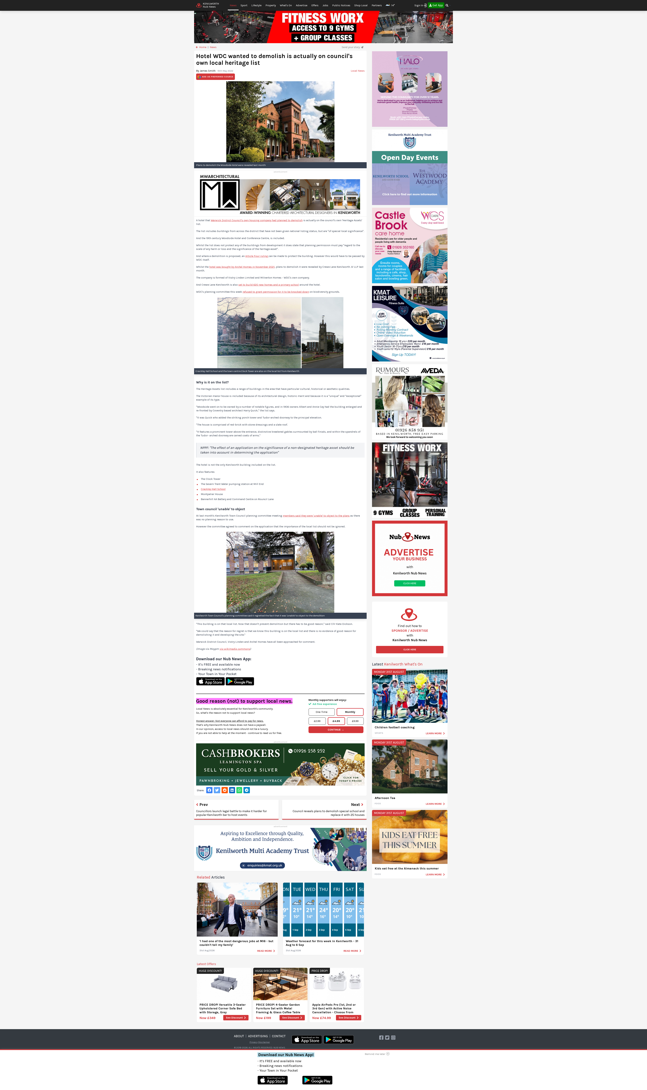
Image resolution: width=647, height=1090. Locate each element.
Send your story (351, 47)
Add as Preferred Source (218, 77)
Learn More (434, 733)
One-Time (321, 712)
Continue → (336, 729)
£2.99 (317, 721)
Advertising (258, 1036)
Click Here (409, 649)
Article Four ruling (257, 256)
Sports (379, 733)
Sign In (418, 5)
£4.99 (336, 721)
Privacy (254, 1042)
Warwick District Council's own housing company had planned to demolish (257, 220)
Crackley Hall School (213, 489)
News (233, 5)
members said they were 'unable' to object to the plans (316, 515)
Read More (264, 950)
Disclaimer (264, 1042)
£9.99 (355, 721)
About (239, 1036)
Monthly (350, 712)
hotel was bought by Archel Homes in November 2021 (242, 266)
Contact (279, 1036)
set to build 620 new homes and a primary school (268, 284)
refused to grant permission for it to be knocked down (276, 291)
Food (378, 803)
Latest (397, 664)
